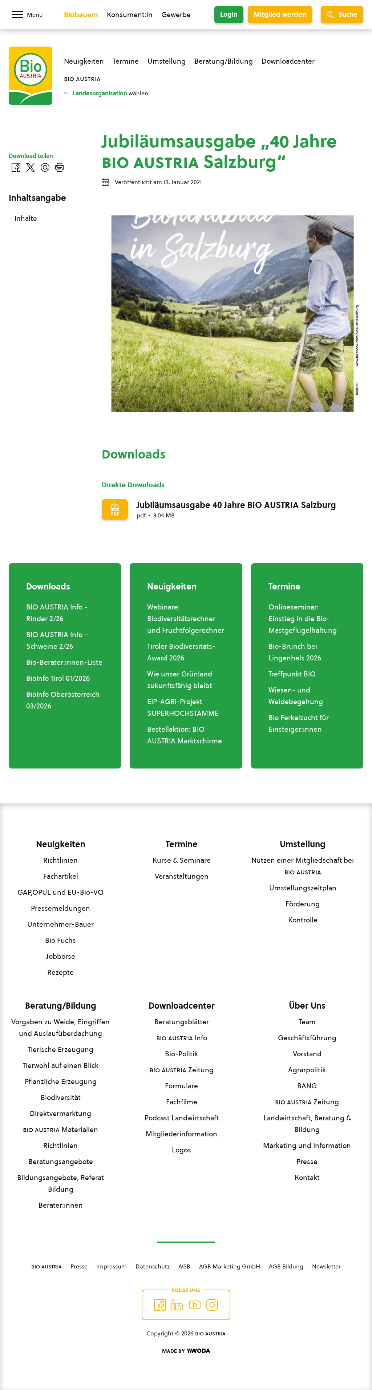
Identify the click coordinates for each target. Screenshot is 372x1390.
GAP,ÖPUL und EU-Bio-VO (60, 892)
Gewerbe (176, 14)
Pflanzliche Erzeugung (61, 1081)
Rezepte (60, 972)
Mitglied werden (280, 14)
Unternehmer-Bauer (60, 924)
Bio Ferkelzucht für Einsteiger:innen (298, 723)
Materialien (60, 1129)
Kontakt (307, 1177)
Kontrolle (303, 920)
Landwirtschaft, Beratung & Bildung (307, 1123)
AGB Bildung (286, 1266)
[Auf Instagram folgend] (212, 1305)
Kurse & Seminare (182, 860)
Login (229, 14)
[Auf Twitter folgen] (177, 1305)
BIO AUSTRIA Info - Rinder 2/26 (57, 612)
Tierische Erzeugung (60, 1049)
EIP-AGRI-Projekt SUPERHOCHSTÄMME (183, 707)
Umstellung (166, 61)
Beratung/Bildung (223, 61)
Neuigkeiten (84, 61)
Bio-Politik (181, 1054)
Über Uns (307, 1006)
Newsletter (326, 1266)
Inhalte (26, 218)
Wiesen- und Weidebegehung (295, 695)
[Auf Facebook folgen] (160, 1305)
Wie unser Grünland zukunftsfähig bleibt (179, 679)
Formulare (181, 1086)
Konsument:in (130, 14)
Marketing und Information (307, 1145)
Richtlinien (60, 860)
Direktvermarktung (60, 1113)
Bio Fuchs (60, 940)
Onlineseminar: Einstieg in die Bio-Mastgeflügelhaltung (302, 618)
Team (307, 1021)
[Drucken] (59, 167)
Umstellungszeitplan (302, 888)
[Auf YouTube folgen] (194, 1305)
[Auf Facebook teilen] (16, 167)
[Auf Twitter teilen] (30, 167)
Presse (307, 1161)
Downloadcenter (288, 61)
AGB (184, 1266)
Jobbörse (60, 956)
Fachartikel (60, 876)
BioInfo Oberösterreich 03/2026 (63, 700)
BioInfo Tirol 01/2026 (58, 678)
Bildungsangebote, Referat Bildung (60, 1183)
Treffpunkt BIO (292, 674)
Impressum (111, 1266)
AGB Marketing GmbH (229, 1266)
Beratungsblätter (181, 1021)
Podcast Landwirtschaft (182, 1118)
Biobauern (81, 14)
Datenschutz (153, 1266)
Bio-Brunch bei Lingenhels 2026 (294, 652)
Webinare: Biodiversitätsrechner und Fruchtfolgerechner (185, 618)
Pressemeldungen (60, 908)
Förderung (303, 904)
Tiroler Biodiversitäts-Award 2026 (181, 652)
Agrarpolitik (307, 1070)
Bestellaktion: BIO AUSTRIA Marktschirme (184, 735)
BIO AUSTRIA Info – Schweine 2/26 (57, 640)
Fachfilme (181, 1102)
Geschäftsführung (307, 1037)
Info (181, 1037)
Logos (181, 1150)
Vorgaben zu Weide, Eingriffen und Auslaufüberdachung (60, 1027)
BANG (307, 1086)
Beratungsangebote (60, 1161)
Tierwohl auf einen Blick (60, 1065)
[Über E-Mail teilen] (45, 167)
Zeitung (182, 1070)
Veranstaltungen (182, 876)
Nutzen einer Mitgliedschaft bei (302, 866)
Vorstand (307, 1054)
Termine (126, 61)
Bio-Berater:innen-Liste (64, 662)
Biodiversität (61, 1097)
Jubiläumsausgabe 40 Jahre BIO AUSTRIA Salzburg (236, 505)
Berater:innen (61, 1205)
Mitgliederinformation (181, 1134)
